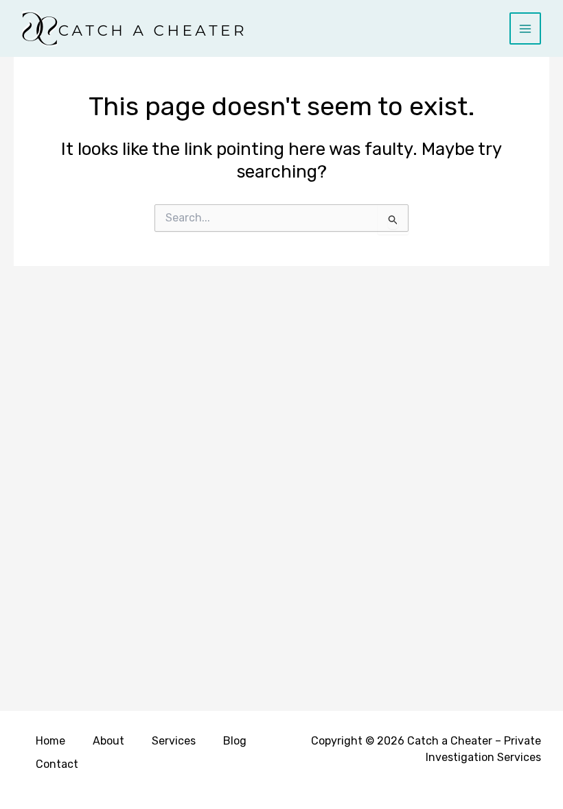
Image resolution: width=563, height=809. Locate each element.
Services (174, 740)
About (108, 740)
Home (50, 740)
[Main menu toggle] (525, 28)
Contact (57, 764)
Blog (234, 740)
